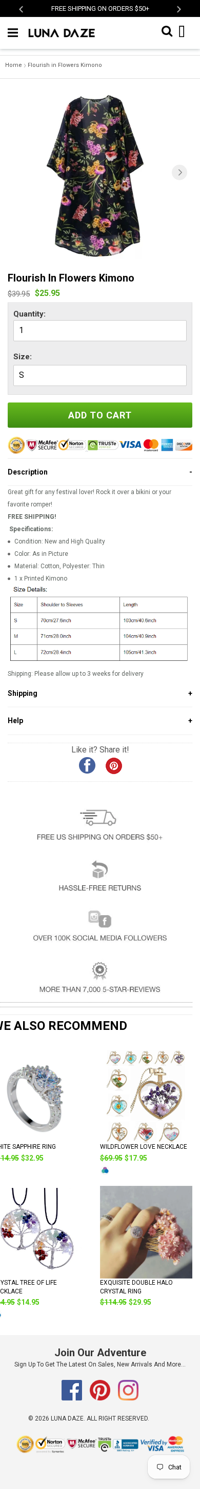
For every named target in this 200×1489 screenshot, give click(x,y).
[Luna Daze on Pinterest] (101, 1398)
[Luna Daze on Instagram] (128, 1398)
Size (21, 356)
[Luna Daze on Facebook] (72, 1398)
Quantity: (29, 314)
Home (13, 65)
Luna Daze (67, 1418)
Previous (22, 9)
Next (178, 9)
